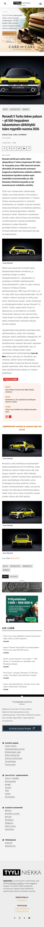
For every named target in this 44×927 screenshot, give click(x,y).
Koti (3, 155)
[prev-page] (6, 416)
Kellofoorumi (10, 846)
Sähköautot (27, 566)
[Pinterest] (14, 148)
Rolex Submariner (12, 755)
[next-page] (10, 416)
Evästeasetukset (22, 911)
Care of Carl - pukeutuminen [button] (16, 775)
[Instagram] (19, 918)
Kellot (7, 387)
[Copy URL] (29, 148)
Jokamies (8, 843)
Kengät (8, 784)
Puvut (7, 778)
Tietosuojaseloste (22, 908)
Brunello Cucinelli (12, 814)
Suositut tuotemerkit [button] (14, 807)
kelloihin (13, 883)
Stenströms (9, 829)
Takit (7, 790)
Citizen (8, 407)
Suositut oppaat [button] (11, 743)
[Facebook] (4, 148)
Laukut (7, 794)
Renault (26, 109)
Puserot (8, 787)
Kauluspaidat (10, 781)
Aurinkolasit (10, 797)
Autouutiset (15, 109)
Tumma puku (10, 764)
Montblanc (9, 820)
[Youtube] (29, 918)
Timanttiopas (10, 761)
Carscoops (13, 576)
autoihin (20, 883)
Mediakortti (22, 900)
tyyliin (33, 883)
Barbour (8, 810)
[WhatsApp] (19, 148)
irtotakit (15, 778)
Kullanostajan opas (13, 752)
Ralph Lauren (10, 826)
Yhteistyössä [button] (10, 840)
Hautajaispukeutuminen (15, 749)
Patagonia (9, 823)
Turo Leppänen (20, 135)
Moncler (8, 817)
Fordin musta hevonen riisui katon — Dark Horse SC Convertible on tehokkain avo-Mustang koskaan (20, 661)
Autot (5, 109)
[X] (9, 148)
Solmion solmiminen (13, 758)
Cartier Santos (10, 746)
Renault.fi (15, 558)
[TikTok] (24, 918)
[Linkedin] (24, 148)
